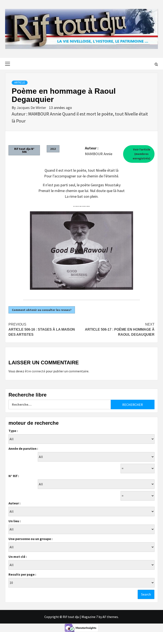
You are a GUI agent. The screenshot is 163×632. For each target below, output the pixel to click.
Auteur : (14, 503)
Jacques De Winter (32, 107)
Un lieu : (14, 521)
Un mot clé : (17, 556)
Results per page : (22, 574)
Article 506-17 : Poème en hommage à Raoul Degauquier (120, 329)
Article (19, 82)
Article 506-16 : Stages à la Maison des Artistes (41, 329)
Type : (13, 431)
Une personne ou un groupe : (30, 539)
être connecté (35, 371)
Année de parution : (23, 448)
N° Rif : (13, 476)
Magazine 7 (90, 617)
